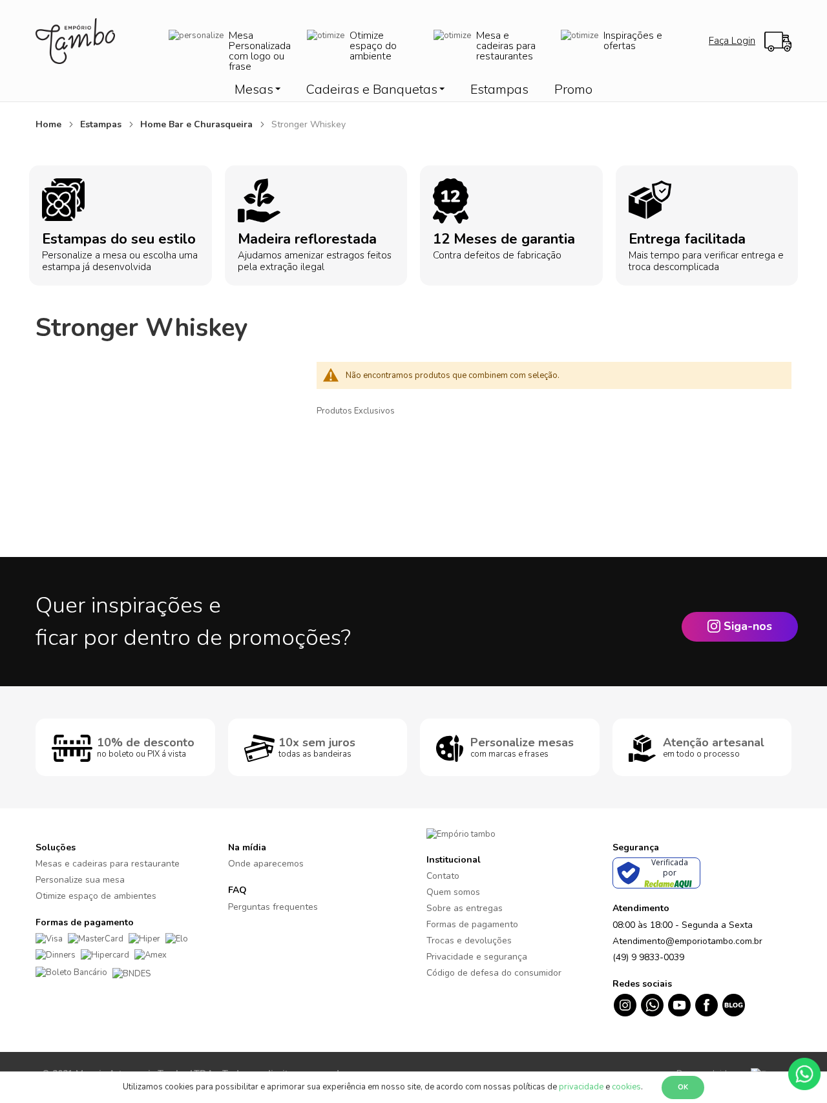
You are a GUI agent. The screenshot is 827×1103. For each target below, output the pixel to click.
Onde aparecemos (266, 863)
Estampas (102, 124)
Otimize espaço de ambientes (96, 896)
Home (50, 124)
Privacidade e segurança (476, 957)
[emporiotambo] (461, 833)
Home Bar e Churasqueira (197, 124)
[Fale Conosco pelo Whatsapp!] (804, 1073)
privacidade (581, 1087)
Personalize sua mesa (80, 880)
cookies (626, 1087)
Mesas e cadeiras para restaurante (108, 863)
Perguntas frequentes (273, 907)
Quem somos (453, 892)
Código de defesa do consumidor (493, 973)
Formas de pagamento (472, 924)
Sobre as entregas (464, 908)
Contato (442, 876)
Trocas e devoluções (469, 940)
